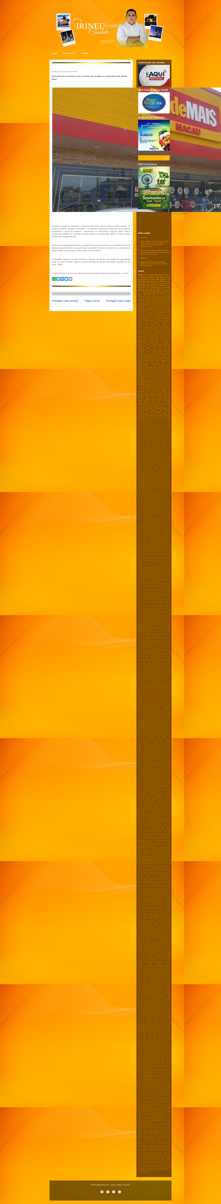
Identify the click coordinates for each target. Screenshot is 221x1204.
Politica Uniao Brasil (143, 979)
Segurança (141, 1065)
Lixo (142, 826)
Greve (140, 303)
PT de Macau (150, 313)
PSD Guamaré (160, 938)
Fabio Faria (157, 729)
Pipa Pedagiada (145, 968)
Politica (162, 308)
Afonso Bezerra (152, 282)
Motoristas (141, 874)
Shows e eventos (153, 1074)
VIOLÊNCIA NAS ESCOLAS (158, 1113)
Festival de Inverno (157, 751)
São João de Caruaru (155, 1084)
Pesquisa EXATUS (144, 370)
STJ (156, 374)
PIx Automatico (164, 931)
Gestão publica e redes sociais (147, 772)
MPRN (151, 277)
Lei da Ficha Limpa (151, 465)
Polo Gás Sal (142, 981)
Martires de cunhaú (151, 856)
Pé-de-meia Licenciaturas (152, 1013)
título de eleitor (147, 1163)
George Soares (155, 456)
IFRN (151, 287)
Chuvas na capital (165, 631)
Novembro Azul (160, 474)
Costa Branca (158, 334)
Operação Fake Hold (151, 904)
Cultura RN (154, 440)
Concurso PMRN (165, 645)
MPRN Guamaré (161, 836)
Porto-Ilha (167, 988)
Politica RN (158, 285)
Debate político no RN (148, 678)
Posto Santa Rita (165, 990)
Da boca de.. (154, 676)
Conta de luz (155, 355)
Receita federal (143, 410)
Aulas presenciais (165, 563)
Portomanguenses (143, 990)
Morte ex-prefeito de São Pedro (152, 872)
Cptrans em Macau (152, 663)
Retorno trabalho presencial (162, 1041)
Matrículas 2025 (162, 856)
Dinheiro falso (166, 690)
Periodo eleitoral (161, 958)
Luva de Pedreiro (160, 827)
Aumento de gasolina (144, 567)
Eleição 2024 (154, 336)
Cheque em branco (164, 629)
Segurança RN (145, 310)
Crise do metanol (145, 440)
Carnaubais (142, 287)
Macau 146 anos (143, 843)
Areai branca (162, 422)
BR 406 (163, 576)
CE (149, 353)
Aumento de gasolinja (156, 567)
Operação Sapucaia (153, 913)
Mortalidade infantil (161, 868)
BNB (168, 424)
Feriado (140, 742)
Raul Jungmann (146, 1025)
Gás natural (158, 781)
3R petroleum (165, 331)
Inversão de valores (148, 795)
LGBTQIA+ (156, 806)
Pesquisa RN (153, 343)
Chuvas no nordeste (158, 633)
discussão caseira (165, 1145)
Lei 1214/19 (163, 811)
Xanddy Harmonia (149, 1136)
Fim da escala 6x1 (147, 455)
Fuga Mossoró (166, 455)
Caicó (168, 301)
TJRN (147, 325)
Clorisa (144, 640)
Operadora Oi (166, 893)
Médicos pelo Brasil (153, 877)
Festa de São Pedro (144, 747)
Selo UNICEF (160, 1066)
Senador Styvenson (143, 499)
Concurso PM (144, 645)
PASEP (155, 924)
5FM (167, 524)
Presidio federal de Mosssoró (162, 997)
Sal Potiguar (147, 1058)
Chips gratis (141, 631)
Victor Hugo (156, 1127)
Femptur (167, 740)
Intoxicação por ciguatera (154, 793)
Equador (167, 722)
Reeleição (150, 487)
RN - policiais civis (147, 1017)
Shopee (144, 1072)
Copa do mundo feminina (154, 388)
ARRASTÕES (156, 533)
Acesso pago (146, 537)
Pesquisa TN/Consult (154, 963)
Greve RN (158, 294)
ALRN (152, 279)
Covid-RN (167, 388)
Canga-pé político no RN (163, 606)
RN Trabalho (153, 1018)
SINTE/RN (152, 494)
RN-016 (156, 1020)
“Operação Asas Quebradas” (156, 1168)
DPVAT (148, 676)
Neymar (168, 881)
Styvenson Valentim (149, 1079)
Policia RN (161, 975)
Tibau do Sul (153, 501)
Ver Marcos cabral (162, 1122)
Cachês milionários (147, 431)
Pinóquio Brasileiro (165, 967)
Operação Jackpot (143, 908)
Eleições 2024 (152, 447)
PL (169, 931)
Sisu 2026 (155, 1075)
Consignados (141, 651)
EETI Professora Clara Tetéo (162, 699)
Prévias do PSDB (158, 1011)
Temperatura (141, 1095)
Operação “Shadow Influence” (154, 920)
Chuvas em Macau (157, 435)
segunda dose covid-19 (158, 1161)
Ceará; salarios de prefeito (162, 626)
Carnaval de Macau (144, 296)
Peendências (159, 954)
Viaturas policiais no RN (145, 1127)
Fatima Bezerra (146, 360)
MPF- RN (145, 834)
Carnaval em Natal (158, 615)
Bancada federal (165, 579)
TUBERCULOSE (165, 1090)
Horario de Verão (154, 783)
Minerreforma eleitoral (148, 863)
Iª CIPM (162, 462)
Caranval (149, 610)
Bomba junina (162, 590)
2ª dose (157, 522)
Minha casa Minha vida (155, 403)
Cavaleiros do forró (158, 624)
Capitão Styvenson (156, 608)
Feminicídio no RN (152, 740)
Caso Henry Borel (161, 620)
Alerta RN (167, 546)
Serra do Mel (147, 346)
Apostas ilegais (159, 554)
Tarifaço (147, 348)
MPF (143, 303)
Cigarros (158, 637)
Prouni (140, 372)
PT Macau (141, 313)
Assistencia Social (143, 562)
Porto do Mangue (164, 370)
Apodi (150, 315)
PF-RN (151, 931)
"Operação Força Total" (152, 419)
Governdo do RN (156, 458)
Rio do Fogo (146, 1045)
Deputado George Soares (162, 683)
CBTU (155, 592)
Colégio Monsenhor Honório (156, 640)
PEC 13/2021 (157, 925)
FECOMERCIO (155, 727)
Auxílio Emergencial (161, 424)
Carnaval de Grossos (164, 613)
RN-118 (160, 1020)
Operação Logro (144, 909)
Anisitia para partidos (144, 551)
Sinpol (145, 1075)
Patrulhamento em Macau (160, 950)
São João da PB (154, 1083)
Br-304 (168, 351)
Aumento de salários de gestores (152, 569)
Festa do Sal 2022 (164, 749)
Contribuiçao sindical (148, 653)
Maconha (152, 851)
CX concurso (150, 601)
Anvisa (168, 551)
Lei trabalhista (148, 820)
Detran (159, 357)
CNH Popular (149, 594)
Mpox (168, 367)
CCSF (161, 592)
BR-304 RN (146, 426)
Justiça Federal (153, 804)
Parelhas (140, 947)
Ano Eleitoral (162, 551)
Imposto (145, 788)
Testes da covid (160, 1097)
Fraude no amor (147, 761)
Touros (160, 374)
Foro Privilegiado (154, 758)
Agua (168, 544)
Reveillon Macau (157, 1043)
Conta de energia (149, 439)
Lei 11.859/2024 (153, 811)
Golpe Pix (159, 774)
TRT (156, 1090)
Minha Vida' (158, 863)
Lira (139, 826)
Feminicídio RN (142, 740)
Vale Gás (159, 1118)
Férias (150, 765)
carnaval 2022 (157, 348)
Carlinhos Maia (142, 612)
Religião (168, 488)
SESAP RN (155, 303)
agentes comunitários (144, 1140)
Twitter (164, 1107)
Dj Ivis (161, 694)
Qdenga (161, 1013)
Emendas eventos (164, 717)
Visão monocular (142, 1132)
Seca (153, 1063)
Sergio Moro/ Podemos (149, 1070)
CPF (157, 595)
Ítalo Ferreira (163, 1165)
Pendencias (166, 294)
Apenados (158, 553)
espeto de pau (162, 1147)
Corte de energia (159, 439)
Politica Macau (157, 977)
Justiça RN (147, 464)
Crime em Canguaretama (156, 665)
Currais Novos (156, 390)
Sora (161, 1077)
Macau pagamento (164, 849)
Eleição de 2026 (146, 711)
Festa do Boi (149, 453)
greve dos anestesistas (157, 1149)
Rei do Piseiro (142, 1038)
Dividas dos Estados (153, 694)
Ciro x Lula (150, 638)
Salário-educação (147, 1059)
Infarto (163, 790)
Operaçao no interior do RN (146, 897)
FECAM (149, 727)
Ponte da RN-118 (165, 984)
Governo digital (142, 776)
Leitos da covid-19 (161, 822)
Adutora (157, 542)
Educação (141, 284)
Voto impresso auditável (145, 508)
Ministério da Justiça (164, 865)
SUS (139, 315)
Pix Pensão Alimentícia (153, 970)
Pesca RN (141, 959)
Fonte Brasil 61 (165, 756)
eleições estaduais (165, 510)
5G (146, 376)
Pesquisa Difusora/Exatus (145, 961)
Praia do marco (151, 992)
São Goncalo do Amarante (147, 324)
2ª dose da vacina (165, 522)
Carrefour (159, 617)
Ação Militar (166, 574)
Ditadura (140, 694)
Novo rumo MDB (161, 890)
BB (164, 379)
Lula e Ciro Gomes (159, 826)
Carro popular (166, 617)
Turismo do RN (158, 1107)
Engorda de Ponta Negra (149, 449)
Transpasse (155, 1102)
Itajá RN (157, 462)
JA (150, 799)
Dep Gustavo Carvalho (148, 444)
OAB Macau (152, 476)
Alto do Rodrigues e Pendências (147, 549)
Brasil (148, 291)
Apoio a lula (166, 553)
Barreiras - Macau (162, 585)
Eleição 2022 (150, 293)
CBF (152, 592)
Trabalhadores (166, 1100)
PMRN (151, 478)
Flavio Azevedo (142, 756)
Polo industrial (150, 981)
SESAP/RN (149, 412)
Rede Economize (142, 487)
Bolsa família (155, 325)
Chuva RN (147, 631)
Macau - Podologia (155, 842)
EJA (139, 701)
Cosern (151, 334)
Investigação (158, 795)
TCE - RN (148, 1088)
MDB (168, 402)
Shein (139, 1072)
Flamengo (158, 754)
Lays (139, 810)
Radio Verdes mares (154, 1024)
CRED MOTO (162, 599)
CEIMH (168, 592)
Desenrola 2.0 (166, 444)
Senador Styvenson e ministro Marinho (153, 1068)
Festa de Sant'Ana (154, 745)
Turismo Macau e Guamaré (145, 1107)
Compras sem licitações (153, 642)
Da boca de (149, 391)
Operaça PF (159, 476)
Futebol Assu (166, 763)
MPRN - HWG (151, 834)
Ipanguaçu (166, 320)
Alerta (162, 546)
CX (152, 353)
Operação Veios (165, 913)
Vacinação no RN (165, 1116)
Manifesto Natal (165, 852)
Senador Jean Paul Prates (161, 497)
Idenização (156, 786)
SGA (151, 322)
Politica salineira (165, 979)
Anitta (156, 551)
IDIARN (156, 338)
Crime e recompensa (164, 663)
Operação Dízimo (147, 902)
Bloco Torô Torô (153, 426)
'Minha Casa (141, 515)
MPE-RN (140, 834)
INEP (147, 786)
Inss (168, 285)
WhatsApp (141, 1136)
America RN (166, 549)
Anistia (152, 551)
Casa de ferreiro (151, 620)
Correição (158, 658)
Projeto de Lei (165, 1006)
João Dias (158, 802)
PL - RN (140, 933)
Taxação (140, 1093)
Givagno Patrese (150, 398)
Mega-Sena (163, 858)
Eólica (139, 727)
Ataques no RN (152, 562)
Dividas (145, 694)
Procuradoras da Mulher (163, 1000)
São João (156, 346)
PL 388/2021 (156, 933)
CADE (149, 428)
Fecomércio (141, 736)
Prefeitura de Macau (153, 995)
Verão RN (155, 1125)
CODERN (158, 594)
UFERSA (144, 305)
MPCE (168, 833)
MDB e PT (147, 365)
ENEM (143, 291)
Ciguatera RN (166, 637)
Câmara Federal (162, 440)
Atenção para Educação (163, 562)
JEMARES (155, 799)
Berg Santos (161, 587)
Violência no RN (165, 506)
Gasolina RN (141, 768)
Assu (153, 305)
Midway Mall (150, 861)
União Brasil (142, 331)
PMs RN (156, 478)
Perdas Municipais (151, 958)
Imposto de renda (157, 320)
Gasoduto (167, 767)
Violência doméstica (143, 1131)
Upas (161, 1111)
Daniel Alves (141, 442)
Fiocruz (145, 754)
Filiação (156, 752)
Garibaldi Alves (147, 456)
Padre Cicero (157, 942)
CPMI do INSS (159, 430)
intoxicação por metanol (145, 1152)
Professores (154, 1002)
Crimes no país (153, 669)
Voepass (150, 1132)
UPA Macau (154, 1109)
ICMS (158, 291)
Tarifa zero (145, 1091)
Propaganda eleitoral (164, 1008)
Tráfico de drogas (165, 1106)
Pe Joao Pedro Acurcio (151, 952)
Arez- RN (165, 556)
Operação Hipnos (143, 906)
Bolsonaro (141, 289)
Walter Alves (156, 508)
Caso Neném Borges (148, 622)
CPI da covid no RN (148, 430)
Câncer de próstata (155, 672)
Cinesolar (144, 638)
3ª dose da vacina (150, 421)
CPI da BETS (162, 595)
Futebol (140, 456)
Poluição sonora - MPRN (145, 983)
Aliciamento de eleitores (150, 547)
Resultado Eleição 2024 (163, 1040)
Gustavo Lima (141, 781)
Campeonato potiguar (144, 604)
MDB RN (167, 467)
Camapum (167, 603)
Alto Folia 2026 (147, 422)
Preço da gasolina (150, 999)
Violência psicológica (154, 1131)
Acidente (140, 422)
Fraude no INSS (157, 455)
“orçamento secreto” (143, 1172)
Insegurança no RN (163, 312)
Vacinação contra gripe (144, 1116)
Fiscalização (151, 754)
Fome (158, 756)
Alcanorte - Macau (146, 546)
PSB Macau (141, 938)
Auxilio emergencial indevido (152, 571)
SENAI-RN (158, 1054)
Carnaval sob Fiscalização (148, 617)
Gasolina (141, 320)
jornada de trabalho (150, 1154)
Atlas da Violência (143, 563)
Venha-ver (149, 506)
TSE (147, 287)
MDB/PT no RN (142, 469)
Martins (144, 856)
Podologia (154, 370)
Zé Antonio (158, 1138)
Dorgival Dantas (153, 695)
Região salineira (164, 296)
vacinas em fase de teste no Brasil (151, 1165)
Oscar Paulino (149, 924)
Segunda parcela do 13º (163, 496)
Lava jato (151, 808)
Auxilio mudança (165, 571)
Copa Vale (151, 654)
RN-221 (164, 1020)
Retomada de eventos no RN (146, 1041)
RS (169, 409)
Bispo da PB (146, 588)
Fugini (161, 761)
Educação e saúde (143, 708)
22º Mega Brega (165, 519)
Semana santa (142, 497)
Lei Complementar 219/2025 (150, 815)
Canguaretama (158, 353)
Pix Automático (142, 970)
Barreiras (154, 585)
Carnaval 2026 (150, 612)
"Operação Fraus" (158, 513)
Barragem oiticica (147, 585)
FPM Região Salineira (147, 729)
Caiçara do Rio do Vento (146, 603)
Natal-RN (159, 289)
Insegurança (153, 792)
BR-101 (140, 426)
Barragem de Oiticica (152, 583)
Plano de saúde (165, 970)
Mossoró (167, 282)
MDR (154, 365)
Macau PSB (149, 845)
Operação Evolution (158, 902)
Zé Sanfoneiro (166, 1138)
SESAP (147, 494)
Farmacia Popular (144, 396)
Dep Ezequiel (165, 317)
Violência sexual (165, 1131)
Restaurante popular (149, 1040)
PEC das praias (165, 927)
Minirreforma (166, 863)
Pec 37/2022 (161, 952)
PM (151, 934)
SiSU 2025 (162, 1074)
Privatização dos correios (145, 1000)
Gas (151, 767)
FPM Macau (144, 301)
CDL (164, 592)
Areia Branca (160, 277)
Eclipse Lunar (160, 701)
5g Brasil (153, 350)
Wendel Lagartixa (153, 331)
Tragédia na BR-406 (144, 1102)
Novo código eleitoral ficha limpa (154, 888)
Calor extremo (159, 603)
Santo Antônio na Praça (157, 1061)
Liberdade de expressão (145, 467)
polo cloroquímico (149, 512)
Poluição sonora (165, 981)
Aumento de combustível (157, 377)
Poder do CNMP (154, 974)
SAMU (143, 494)
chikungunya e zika (154, 510)
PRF (152, 329)
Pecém (152, 954)
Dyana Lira (166, 357)
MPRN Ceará (141, 836)
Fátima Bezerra (157, 306)
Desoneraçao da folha (144, 688)
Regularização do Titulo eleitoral (156, 488)
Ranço (140, 1025)
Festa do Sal (154, 749)
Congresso (141, 439)
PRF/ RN (150, 936)
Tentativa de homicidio (153, 1095)
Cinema (140, 638)
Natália (140, 881)
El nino (163, 708)
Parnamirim (157, 301)
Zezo (143, 1138)
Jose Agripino (166, 801)
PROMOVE (167, 936)
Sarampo (145, 414)
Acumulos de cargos (159, 540)
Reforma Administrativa (159, 487)
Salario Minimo (157, 344)
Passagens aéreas (143, 949)
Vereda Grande (147, 1125)
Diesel (146, 446)
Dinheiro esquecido (156, 690)
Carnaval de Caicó (146, 433)
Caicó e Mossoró (165, 601)
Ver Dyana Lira (157, 506)
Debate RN (154, 442)
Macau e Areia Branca (148, 847)
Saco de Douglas (159, 1056)
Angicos (160, 350)
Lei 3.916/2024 (150, 813)
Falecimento (157, 731)
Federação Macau (143, 738)
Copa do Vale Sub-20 (159, 656)
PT (150, 303)
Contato (84, 53)
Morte (149, 341)
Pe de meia (146, 480)
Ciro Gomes (145, 437)
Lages (162, 464)
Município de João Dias (156, 876)
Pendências (160, 275)
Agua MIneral (151, 376)
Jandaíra (146, 402)
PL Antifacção (156, 405)
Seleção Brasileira (151, 1066)
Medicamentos (142, 403)
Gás (147, 781)
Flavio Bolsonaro (152, 756)
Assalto (152, 558)
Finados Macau (163, 752)
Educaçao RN (151, 298)
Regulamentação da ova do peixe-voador (158, 1036)
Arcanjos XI (149, 556)
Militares (160, 861)
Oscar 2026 (141, 924)
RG (151, 1015)
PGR (147, 478)
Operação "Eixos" (159, 897)
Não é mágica (160, 892)
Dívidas (163, 697)
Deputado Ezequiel (156, 393)
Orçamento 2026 (142, 922)
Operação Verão (142, 915)
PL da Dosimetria (164, 341)
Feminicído (162, 740)
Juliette (146, 364)
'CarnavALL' (166, 513)
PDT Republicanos (146, 925)
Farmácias (167, 735)
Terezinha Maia (165, 1095)
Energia (148, 306)
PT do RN (160, 940)
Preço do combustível (163, 999)
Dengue (153, 291)
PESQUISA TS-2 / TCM (156, 929)
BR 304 (164, 332)
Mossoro (162, 472)
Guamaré (150, 275)
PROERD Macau (158, 936)
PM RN (154, 934)
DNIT (168, 674)
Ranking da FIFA (165, 1024)
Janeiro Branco (151, 801)
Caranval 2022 (157, 610)
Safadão (157, 494)
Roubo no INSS (142, 1049)
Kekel (166, 804)
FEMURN (159, 298)
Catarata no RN (147, 624)
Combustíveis (153, 437)
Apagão (140, 553)
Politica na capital (155, 979)
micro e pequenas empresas (146, 1156)
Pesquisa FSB (159, 961)
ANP (168, 421)
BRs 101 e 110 (148, 578)
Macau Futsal (141, 845)
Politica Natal (166, 977)
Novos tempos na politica (150, 892)
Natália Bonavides (147, 881)
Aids (139, 546)
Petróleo (140, 481)
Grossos (140, 460)
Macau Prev (162, 845)
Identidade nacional (164, 786)
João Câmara (165, 338)
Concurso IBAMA (147, 644)
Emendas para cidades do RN (147, 719)
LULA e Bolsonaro (164, 806)
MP (151, 831)
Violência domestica (164, 1129)
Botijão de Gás (153, 381)
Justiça (140, 339)
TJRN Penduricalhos (164, 1088)
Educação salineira (155, 708)
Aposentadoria (142, 554)
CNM (157, 305)
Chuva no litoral (155, 631)
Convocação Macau (160, 653)
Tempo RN (148, 415)
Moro (154, 868)
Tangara (140, 1091)
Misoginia (152, 867)
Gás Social (151, 781)
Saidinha (167, 1056)
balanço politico (156, 1140)
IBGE (150, 301)
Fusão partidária (158, 763)
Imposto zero (166, 788)
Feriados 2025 (148, 742)
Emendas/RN (160, 719)
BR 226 (158, 576)
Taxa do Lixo (166, 1091)
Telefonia (167, 1093)
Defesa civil (144, 681)
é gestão (154, 1166)
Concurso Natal (157, 644)
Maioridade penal (161, 851)
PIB (154, 931)
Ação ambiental (142, 576)
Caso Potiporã (158, 622)
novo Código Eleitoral (155, 417)
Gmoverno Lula (147, 774)
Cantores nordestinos (144, 608)
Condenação (153, 649)
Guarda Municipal (153, 460)
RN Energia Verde (157, 1015)
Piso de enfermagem (148, 308)
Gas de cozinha (158, 767)
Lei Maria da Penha (156, 364)
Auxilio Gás (150, 379)
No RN (147, 883)
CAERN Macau (159, 299)
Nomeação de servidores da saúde (160, 883)
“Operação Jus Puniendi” (151, 1170)
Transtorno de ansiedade (163, 1104)
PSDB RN (166, 298)
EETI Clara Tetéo (148, 699)
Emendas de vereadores (151, 717)
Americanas (156, 422)
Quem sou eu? (69, 53)
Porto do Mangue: (157, 988)
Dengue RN (161, 442)
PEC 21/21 (141, 927)
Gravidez (149, 776)
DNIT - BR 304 (142, 676)
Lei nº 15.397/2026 (160, 818)
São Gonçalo (144, 1081)
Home (54, 53)
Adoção (168, 540)
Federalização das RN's (152, 736)
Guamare (145, 460)
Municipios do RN (143, 876)
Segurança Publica (149, 1065)
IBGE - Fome (148, 785)
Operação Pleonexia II (158, 911)
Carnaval (144, 317)
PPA (146, 936)
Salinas (162, 494)
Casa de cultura (142, 620)
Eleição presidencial (143, 713)
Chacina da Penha (153, 629)
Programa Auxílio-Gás (164, 1002)
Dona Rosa (146, 695)
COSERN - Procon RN (149, 595)
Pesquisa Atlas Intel (164, 959)
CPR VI (156, 599)
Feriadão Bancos (165, 742)
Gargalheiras (145, 767)
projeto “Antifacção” (161, 1159)
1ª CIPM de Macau (164, 517)
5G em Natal (163, 421)
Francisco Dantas (146, 760)
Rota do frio (155, 1047)
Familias (144, 735)
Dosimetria (141, 697)
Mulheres (162, 874)
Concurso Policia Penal (145, 647)
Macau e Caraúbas (160, 847)
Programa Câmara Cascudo (145, 1004)
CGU (139, 594)
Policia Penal (153, 975)
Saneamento (144, 496)
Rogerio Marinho (146, 492)
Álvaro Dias (141, 419)
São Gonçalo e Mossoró (155, 1081)
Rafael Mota (156, 485)
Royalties (154, 492)
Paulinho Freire (143, 407)
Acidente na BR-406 (148, 538)
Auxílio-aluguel (142, 574)
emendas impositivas (151, 1147)
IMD (144, 462)
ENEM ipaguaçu (152, 701)
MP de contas (162, 833)
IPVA (162, 400)
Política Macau (165, 983)
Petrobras (141, 299)
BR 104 (153, 576)
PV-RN (143, 942)
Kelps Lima (146, 339)
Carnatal (147, 384)
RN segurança (148, 485)
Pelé (160, 480)
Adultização (152, 542)
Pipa (139, 968)
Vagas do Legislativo (144, 1118)
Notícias (146, 322)
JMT (164, 799)
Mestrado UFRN (157, 859)
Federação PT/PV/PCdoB (156, 738)
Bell (169, 585)
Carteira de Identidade (144, 619)
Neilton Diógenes (157, 881)
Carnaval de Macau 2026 (145, 615)
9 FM (157, 528)
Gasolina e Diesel (150, 768)
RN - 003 (164, 1015)
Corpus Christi (149, 658)
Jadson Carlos (142, 801)
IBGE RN (147, 320)
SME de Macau (149, 1056)
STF (152, 285)
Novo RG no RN (153, 886)
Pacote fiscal (149, 942)
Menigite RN (149, 859)
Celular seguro (160, 433)
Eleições (160, 713)
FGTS (157, 327)
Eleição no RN (161, 358)
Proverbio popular (148, 1011)
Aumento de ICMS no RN (146, 565)
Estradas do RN (165, 724)
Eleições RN (166, 713)
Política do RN (149, 299)
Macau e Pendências (150, 849)
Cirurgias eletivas (158, 638)
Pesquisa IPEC (165, 480)
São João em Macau (147, 1086)
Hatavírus (140, 783)
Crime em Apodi (143, 665)
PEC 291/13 (147, 927)
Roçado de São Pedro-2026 (155, 1052)
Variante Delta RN (157, 1120)
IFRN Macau (160, 293)
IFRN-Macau (166, 785)
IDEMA (158, 400)
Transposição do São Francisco (147, 1104)
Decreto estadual (160, 391)
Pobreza (147, 974)
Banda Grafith (165, 315)
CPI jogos (140, 599)
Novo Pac (167, 474)
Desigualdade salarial (164, 686)
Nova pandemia (152, 884)
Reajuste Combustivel (158, 1025)
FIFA (168, 727)
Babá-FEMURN (157, 578)
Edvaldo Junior (143, 358)
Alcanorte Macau (155, 546)
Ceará (150, 317)
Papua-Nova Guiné (156, 943)
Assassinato (157, 332)
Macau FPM (166, 843)
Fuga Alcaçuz (155, 761)
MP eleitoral (150, 469)
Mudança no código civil (152, 874)
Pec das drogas (143, 954)
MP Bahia (146, 833)
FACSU (144, 727)
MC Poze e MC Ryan (160, 829)
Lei (164, 402)
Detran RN (147, 294)
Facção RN (163, 729)
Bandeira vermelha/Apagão (146, 581)
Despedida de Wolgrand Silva (159, 688)
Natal (143, 282)
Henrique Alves (165, 327)
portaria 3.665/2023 (160, 1157)
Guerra (160, 460)
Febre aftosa (155, 360)
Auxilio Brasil (157, 315)
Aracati (144, 556)
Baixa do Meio (166, 578)
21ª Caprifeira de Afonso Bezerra (150, 519)
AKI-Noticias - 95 (143, 531)
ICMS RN (166, 306)
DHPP (164, 674)
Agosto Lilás (147, 544)
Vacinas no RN (165, 1115)
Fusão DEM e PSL (148, 763)
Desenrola (158, 444)
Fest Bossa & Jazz (164, 744)
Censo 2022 (149, 628)
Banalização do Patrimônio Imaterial (148, 579)
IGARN (158, 362)
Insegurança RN (150, 462)
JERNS (160, 799)
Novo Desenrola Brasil (163, 884)
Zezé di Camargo (150, 1138)
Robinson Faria (154, 1045)
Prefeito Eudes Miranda (150, 993)
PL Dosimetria (146, 934)
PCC (158, 924)
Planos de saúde (165, 972)
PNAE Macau (163, 934)
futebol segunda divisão (144, 1149)
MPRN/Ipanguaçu (157, 838)
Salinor (163, 1058)
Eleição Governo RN (160, 710)
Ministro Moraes (142, 865)
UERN (153, 310)
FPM (161, 282)
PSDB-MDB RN (149, 940)
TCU (157, 1088)
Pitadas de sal (147, 481)
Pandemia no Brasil (144, 943)
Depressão (141, 683)
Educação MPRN (149, 706)
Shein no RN (157, 499)
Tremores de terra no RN (151, 1106)
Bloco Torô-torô (162, 426)
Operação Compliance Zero (151, 901)
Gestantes (154, 770)
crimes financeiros (164, 1143)
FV (154, 451)
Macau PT (156, 845)
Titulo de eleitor (165, 329)
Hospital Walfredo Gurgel (146, 400)
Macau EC (141, 367)
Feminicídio (167, 451)
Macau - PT (145, 842)
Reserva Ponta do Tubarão (156, 490)
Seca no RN (152, 496)
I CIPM (143, 785)
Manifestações (155, 852)
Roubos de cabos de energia (155, 1049)
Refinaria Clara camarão (160, 410)
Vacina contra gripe (150, 1115)
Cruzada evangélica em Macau (156, 670)
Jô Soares (161, 804)
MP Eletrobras (153, 833)
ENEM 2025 (166, 446)
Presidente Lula (149, 997)
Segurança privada (160, 1065)
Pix (162, 291)
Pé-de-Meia (141, 485)
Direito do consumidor (152, 692)
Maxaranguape (142, 472)
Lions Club (153, 824)
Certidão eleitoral (142, 629)
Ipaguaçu (149, 797)
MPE (155, 469)
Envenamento (160, 722)
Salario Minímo (156, 1058)
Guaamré (150, 777)
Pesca (168, 958)
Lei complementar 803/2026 (153, 817)
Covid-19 (160, 284)
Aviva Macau (150, 574)
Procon (154, 1000)
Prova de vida (147, 372)
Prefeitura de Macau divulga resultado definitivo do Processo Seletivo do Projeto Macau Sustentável (154, 263)
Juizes (163, 802)
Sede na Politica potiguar (162, 1063)
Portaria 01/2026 (153, 986)
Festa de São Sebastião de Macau (160, 747)
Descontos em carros (154, 685)
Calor (163, 431)
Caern (148, 284)
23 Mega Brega (163, 419)
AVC (162, 533)
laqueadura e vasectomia (163, 1154)
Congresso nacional (144, 355)
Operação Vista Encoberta (154, 915)
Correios (163, 355)
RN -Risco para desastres (160, 1017)
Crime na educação (149, 667)
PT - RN (155, 940)
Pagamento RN (165, 942)
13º (148, 350)
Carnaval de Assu (153, 613)
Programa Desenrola (158, 1004)
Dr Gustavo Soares (155, 446)
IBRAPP (140, 462)
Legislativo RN (145, 810)
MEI (149, 831)
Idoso (139, 788)
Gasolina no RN (165, 360)
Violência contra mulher (150, 1129)
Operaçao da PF (143, 895)
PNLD (143, 936)
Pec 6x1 (167, 952)
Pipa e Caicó (154, 968)
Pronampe (155, 1008)
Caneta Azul (153, 606)
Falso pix (149, 733)
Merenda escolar (151, 367)
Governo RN (142, 312)
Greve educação (165, 458)
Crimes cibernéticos (143, 669)
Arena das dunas (157, 556)
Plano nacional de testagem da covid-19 (149, 972)
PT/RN (165, 940)
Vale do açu (166, 1118)
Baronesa (159, 581)
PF (153, 301)
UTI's (162, 1109)
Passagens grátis (165, 949)
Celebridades (141, 628)
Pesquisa (167, 369)
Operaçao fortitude (164, 895)
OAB (158, 369)
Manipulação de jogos (144, 854)
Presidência (141, 999)
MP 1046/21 (163, 831)
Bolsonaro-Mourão (153, 590)
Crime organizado (144, 390)
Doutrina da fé (148, 697)
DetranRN (141, 306)
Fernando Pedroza (143, 744)
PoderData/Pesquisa (156, 481)
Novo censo (162, 886)
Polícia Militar (157, 983)
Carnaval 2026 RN (160, 612)
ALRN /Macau (153, 531)
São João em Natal (156, 414)
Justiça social (156, 402)
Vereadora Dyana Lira (153, 1124)
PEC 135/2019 (166, 925)
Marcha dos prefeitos (156, 854)
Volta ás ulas (156, 1132)
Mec (147, 303)
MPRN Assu (167, 834)
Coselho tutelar (151, 661)
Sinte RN (149, 1075)
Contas (163, 651)
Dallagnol (160, 676)
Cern (150, 435)
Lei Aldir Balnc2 (159, 813)
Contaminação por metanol (153, 651)
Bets (145, 381)
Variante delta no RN (156, 505)
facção (168, 1147)
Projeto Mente (156, 1006)
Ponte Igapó (156, 984)
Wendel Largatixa (153, 1134)
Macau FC (160, 843)
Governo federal (143, 362)
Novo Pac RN (142, 886)
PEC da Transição (156, 927)
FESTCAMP (163, 727)
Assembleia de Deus (164, 560)
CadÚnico (161, 383)
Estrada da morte (147, 451)
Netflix (163, 881)
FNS (139, 729)
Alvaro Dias (160, 549)
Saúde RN (163, 303)
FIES (161, 319)
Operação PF (147, 911)
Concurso (167, 353)
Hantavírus (167, 781)
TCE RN (153, 1088)
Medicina (156, 858)
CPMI (145, 599)
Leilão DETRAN (157, 820)
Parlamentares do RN (150, 947)
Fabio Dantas (159, 451)
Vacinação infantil (155, 1116)
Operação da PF (159, 917)
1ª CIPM (156, 517)
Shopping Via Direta (152, 1072)
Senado (150, 497)
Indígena (158, 790)
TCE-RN (164, 499)
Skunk (158, 1077)
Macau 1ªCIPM (152, 843)
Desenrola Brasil (143, 336)
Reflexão (162, 1031)
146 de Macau (150, 517)
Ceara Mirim (151, 626)
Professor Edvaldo (165, 483)
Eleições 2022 (165, 310)
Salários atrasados (158, 1059)
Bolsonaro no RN (143, 590)
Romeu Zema (147, 1047)
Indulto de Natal (150, 790)
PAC (164, 476)
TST (159, 1090)
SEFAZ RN (152, 1054)
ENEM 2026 (144, 701)
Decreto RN (154, 679)
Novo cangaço (152, 369)
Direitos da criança (164, 692)
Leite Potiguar (166, 465)
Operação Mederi (154, 909)
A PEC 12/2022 (163, 528)
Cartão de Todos (155, 619)
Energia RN (159, 720)
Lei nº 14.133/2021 (148, 818)
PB (150, 405)
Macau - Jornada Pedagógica (152, 840)
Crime (144, 293)
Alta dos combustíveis (164, 547)
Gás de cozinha (152, 312)
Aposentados (150, 554)
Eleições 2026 (161, 447)
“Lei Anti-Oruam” (142, 1168)
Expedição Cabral (154, 726)
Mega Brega (142, 341)
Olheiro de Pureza (157, 893)
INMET (163, 362)
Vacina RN (166, 374)
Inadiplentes (141, 790)
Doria (159, 695)
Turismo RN (161, 415)
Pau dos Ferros (143, 343)
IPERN (150, 786)
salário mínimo (159, 512)
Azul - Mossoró (158, 574)
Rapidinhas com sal (164, 485)
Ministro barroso (152, 865)
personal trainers (150, 1157)
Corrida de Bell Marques (153, 660)
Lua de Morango (148, 826)
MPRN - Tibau (159, 834)
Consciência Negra (164, 649)
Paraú (168, 945)
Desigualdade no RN (151, 686)
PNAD (157, 934)
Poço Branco (155, 483)
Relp (149, 1038)
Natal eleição (152, 474)
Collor (147, 640)
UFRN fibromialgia (146, 1109)
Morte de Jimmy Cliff (154, 870)
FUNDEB (167, 319)
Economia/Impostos (149, 703)
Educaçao (155, 296)
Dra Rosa (154, 697)
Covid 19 (167, 334)
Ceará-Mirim (166, 325)
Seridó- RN (160, 1070)
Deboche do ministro (159, 678)
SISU (153, 374)
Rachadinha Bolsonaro (151, 1022)
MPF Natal (159, 365)
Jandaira (141, 322)
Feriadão (156, 742)
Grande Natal (161, 398)
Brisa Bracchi (142, 353)
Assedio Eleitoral (152, 560)
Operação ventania (153, 918)
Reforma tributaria (152, 1033)
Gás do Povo (166, 460)
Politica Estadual (147, 977)
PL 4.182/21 (163, 933)
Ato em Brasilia (154, 563)
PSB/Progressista (150, 938)
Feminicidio (167, 738)
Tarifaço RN (160, 1091)
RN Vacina (161, 1018)
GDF (165, 765)
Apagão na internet (149, 553)
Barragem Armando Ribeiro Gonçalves (151, 351)
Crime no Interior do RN (163, 667)
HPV (162, 781)
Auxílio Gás (154, 572)
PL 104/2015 (147, 933)
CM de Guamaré (164, 287)
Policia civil (166, 313)
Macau (142, 274)
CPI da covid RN (151, 597)
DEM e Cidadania (158, 674)
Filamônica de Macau (148, 752)
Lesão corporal (146, 824)
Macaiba (167, 365)
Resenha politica (143, 490)
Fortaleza (161, 758)
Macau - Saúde (165, 842)
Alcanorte (149, 332)
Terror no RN (151, 1097)
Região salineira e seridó (162, 1034)
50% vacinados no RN (159, 524)
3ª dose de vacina (148, 524)
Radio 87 (145, 1024)
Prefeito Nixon (160, 993)
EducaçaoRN (148, 704)
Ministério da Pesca (144, 867)
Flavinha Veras (165, 754)
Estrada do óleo (156, 724)
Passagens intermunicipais (145, 950)
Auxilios (148, 572)
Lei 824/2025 (152, 810)
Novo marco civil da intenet (149, 890)
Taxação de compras (158, 1093)
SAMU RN (146, 1054)
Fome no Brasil (156, 396)
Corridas (162, 660)
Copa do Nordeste (148, 656)
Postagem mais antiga (118, 300)
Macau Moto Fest (146, 471)
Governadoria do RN (145, 458)
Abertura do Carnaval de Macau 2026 (153, 535)
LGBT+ (150, 806)
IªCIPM (147, 799)
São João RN (145, 1083)
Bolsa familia (154, 588)
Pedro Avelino (153, 407)
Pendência (167, 954)
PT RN (164, 478)
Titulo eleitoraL (161, 501)
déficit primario (142, 1147)
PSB (162, 369)
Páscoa (165, 1011)
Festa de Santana (165, 745)
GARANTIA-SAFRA (158, 765)
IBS (153, 785)
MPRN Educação (151, 836)
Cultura (147, 672)
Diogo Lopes (141, 692)
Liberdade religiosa (158, 467)
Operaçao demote (154, 895)
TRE (139, 305)
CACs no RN (146, 592)
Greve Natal (141, 777)
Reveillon (150, 1043)
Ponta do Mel (149, 984)
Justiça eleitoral (155, 464)
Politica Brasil (148, 483)
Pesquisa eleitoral (154, 965)
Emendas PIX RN (152, 715)
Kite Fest (145, 806)
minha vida (141, 512)
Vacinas (159, 1115)
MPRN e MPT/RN (147, 838)
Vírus (145, 1134)
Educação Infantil (143, 447)
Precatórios (163, 409)
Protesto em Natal (143, 1009)
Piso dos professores (164, 968)
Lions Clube (159, 824)
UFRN (150, 305)
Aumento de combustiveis (149, 424)
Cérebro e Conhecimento (145, 674)
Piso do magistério (164, 343)
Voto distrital (163, 1132)
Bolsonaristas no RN (164, 588)
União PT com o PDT (153, 1111)
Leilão (159, 465)
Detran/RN (141, 446)
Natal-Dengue (159, 879)
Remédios (141, 412)
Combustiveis (156, 317)
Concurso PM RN (154, 645)
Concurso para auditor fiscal (161, 647)
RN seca (150, 1020)
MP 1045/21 (156, 831)
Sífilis (168, 1086)
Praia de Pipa (142, 992)
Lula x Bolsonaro (149, 827)
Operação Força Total (163, 904)
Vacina (140, 505)
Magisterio (167, 471)
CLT (142, 594)
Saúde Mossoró (146, 1063)
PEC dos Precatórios (143, 929)
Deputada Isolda (149, 683)
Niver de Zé (141, 883)
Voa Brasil (141, 376)
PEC (152, 925)
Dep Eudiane (153, 681)
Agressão (153, 544)
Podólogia (163, 974)
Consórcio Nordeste (159, 386)
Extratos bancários (165, 726)
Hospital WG (162, 783)
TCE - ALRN (141, 1088)
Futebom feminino (143, 765)
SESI (163, 1054)
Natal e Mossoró (149, 879)
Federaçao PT (165, 736)
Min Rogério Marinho (153, 472)
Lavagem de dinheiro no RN (162, 808)
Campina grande (157, 604)
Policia (158, 308)
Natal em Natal (143, 369)
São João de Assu (164, 1083)
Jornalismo (159, 801)
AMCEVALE (142, 332)
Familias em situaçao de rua (155, 735)
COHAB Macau (166, 594)
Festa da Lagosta (143, 745)
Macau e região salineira (162, 339)
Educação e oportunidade (162, 706)
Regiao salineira (147, 1034)
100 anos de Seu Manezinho (155, 515)
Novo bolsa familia (143, 476)
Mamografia (147, 852)
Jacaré (168, 799)
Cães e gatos (166, 672)
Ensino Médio (152, 722)
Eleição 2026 (152, 358)
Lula (152, 294)
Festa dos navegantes (144, 751)
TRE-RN (142, 501)
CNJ (155, 594)
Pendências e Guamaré (145, 956)
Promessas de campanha (145, 1008)
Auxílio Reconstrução (164, 572)
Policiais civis (166, 481)
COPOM (140, 595)
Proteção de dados (153, 1009)
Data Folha (148, 442)
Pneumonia (141, 974)
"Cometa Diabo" (147, 513)
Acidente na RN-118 (159, 538)
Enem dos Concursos (148, 720)
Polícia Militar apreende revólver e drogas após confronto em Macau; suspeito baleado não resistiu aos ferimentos (155, 252)
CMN (145, 594)
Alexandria (141, 547)
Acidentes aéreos (147, 540)
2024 (139, 519)
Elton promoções (142, 715)
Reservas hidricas (156, 1038)
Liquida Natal (166, 824)
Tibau (146, 501)
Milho (156, 861)
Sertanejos (167, 1070)
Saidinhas (140, 1058)
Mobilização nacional (147, 868)
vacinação (166, 417)
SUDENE (157, 412)
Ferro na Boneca (154, 744)
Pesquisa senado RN (144, 967)
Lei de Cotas (164, 817)
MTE (163, 838)
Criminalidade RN (162, 669)
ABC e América (157, 530)
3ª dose (140, 524)
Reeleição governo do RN (149, 1031)
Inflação (140, 792)
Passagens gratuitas (154, 949)
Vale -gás (153, 1118)
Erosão (140, 724)
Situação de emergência (162, 322)
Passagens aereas (164, 947)
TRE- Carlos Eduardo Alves (146, 1090)
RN (157, 279)
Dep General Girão (164, 681)
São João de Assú (143, 1084)
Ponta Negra (141, 984)
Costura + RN (161, 661)
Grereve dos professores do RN (161, 776)
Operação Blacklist (158, 899)
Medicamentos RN (148, 858)
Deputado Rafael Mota (148, 357)
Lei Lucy (143, 817)
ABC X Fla (150, 530)
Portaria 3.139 (162, 986)
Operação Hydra (153, 906)
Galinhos (153, 284)
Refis (158, 1031)
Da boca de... (144, 237)
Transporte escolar (164, 1102)
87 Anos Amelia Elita (149, 528)
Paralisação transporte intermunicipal (155, 945)
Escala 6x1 (160, 449)
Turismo (154, 415)
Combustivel (145, 334)
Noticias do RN (142, 884)
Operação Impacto (164, 906)
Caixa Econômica (157, 431)
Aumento (167, 350)
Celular (154, 433)
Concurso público (143, 649)
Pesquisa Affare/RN (151, 959)
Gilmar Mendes (161, 772)
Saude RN (144, 315)
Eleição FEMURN (149, 710)
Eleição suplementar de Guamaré (149, 319)
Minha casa (162, 367)
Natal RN (154, 341)
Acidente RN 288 (155, 537)
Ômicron (157, 310)
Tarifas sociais (152, 1091)
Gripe (146, 777)
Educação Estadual (158, 704)
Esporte (162, 336)
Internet (145, 793)
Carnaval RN (145, 613)
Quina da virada (145, 1015)
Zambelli (156, 1136)
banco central (166, 1140)
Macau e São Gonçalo (158, 471)
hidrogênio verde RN (148, 1150)
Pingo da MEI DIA (155, 967)
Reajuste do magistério (151, 1027)
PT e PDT (166, 405)
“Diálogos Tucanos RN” (163, 1166)
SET (166, 1054)
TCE (168, 303)
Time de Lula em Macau (157, 1099)
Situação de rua (151, 1077)
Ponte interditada (143, 986)
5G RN (158, 421)
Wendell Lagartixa (164, 1134)
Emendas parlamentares (162, 395)
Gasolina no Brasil (160, 768)
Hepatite (146, 783)
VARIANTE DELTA (165, 503)
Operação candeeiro (147, 917)
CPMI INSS (150, 599)
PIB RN (158, 931)
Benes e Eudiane (152, 587)
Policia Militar (146, 975)
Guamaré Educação (159, 777)
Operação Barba (148, 899)
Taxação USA (147, 1093)
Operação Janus (152, 908)
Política (156, 329)
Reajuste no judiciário (164, 1027)
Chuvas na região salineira (145, 633)
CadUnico (157, 601)
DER (168, 440)
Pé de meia (156, 372)
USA (159, 1109)
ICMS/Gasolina (159, 785)
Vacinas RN (145, 505)
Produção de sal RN (144, 1002)
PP (160, 478)
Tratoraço (140, 1106)
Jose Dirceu (141, 802)
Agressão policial (161, 544)
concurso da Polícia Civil (145, 1141)
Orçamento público (164, 922)
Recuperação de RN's (159, 1029)
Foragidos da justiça (143, 758)
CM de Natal (162, 381)
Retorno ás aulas (143, 1043)
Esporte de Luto (146, 724)
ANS (150, 533)
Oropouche (167, 920)
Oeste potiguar (148, 893)
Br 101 (145, 428)
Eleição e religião (165, 711)
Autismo (164, 569)
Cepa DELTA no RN (158, 628)
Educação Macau (147, 395)
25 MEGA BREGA (150, 522)
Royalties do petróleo (159, 1050)
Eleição (146, 327)
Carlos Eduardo (165, 305)
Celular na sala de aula (157, 384)
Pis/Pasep (158, 313)
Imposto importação (154, 788)
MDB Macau (143, 831)
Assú (164, 285)
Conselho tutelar (148, 386)
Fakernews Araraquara (148, 731)
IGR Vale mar (141, 786)
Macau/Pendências (143, 851)
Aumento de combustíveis (162, 565)
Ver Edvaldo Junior (150, 1122)
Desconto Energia (143, 685)
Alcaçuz (158, 376)
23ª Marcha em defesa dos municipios (148, 521)
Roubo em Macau (165, 1047)
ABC (145, 530)
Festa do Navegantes (144, 749)
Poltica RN (157, 981)
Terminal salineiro (142, 1097)
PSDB (140, 308)
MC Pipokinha (150, 829)
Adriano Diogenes (143, 542)
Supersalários (159, 1079)
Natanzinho (167, 879)
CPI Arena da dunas (156, 428)
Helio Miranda (148, 338)
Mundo (168, 874)
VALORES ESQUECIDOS (151, 503)
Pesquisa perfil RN (165, 965)
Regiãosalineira (142, 1036)
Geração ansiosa (146, 770)
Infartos (168, 790)
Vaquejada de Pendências (145, 1120)
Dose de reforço (165, 695)
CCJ (158, 592)
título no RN (154, 1163)
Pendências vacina (159, 956)
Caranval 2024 (166, 610)
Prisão (164, 301)
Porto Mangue (145, 988)
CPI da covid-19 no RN (163, 597)
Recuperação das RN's (145, 1029)
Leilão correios (151, 822)
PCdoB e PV (163, 924)
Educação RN (150, 289)
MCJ (152, 339)
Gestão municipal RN (164, 770)
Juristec (146, 804)
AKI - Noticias (166, 530)
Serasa (151, 499)
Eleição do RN (155, 711)
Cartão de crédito (165, 619)
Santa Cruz (146, 1061)
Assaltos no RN (159, 558)
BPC (148, 576)
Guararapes (166, 779)
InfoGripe (146, 792)
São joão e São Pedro (160, 1086)
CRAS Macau (153, 383)
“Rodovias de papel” (164, 1170)
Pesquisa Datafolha (153, 409)
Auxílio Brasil (158, 379)
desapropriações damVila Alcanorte (148, 1145)
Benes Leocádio (142, 587)
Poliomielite (141, 483)
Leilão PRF (143, 822)
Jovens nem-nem (149, 802)
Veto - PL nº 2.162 (164, 1125)
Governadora (166, 774)
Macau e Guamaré (144, 329)
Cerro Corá (167, 628)
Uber (165, 1109)
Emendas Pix (160, 715)
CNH (139, 317)
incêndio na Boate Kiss (162, 1150)
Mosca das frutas (165, 872)
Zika (162, 508)
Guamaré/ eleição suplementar (153, 779)
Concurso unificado (164, 437)
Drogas (159, 697)
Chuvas (140, 327)
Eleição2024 (153, 713)
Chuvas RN (142, 298)
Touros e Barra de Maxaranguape (152, 1100)
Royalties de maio (148, 1050)
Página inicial (92, 300)
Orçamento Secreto (153, 922)
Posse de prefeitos (154, 990)
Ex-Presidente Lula (143, 726)
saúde (156, 287)
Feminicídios (141, 453)
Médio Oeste (162, 877)
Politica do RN (146, 285)
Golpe (153, 774)
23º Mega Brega (163, 521)
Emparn (151, 327)
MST (158, 469)
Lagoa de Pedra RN (143, 808)
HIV (168, 398)
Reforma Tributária (144, 344)
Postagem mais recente (65, 300)
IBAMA (152, 362)
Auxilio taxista (142, 572)
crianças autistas (159, 1141)
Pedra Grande (154, 480)
